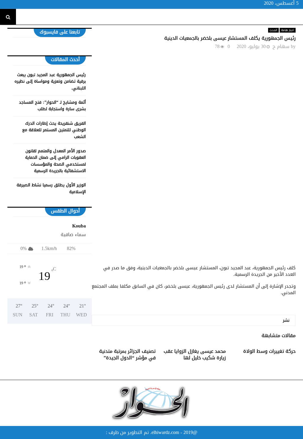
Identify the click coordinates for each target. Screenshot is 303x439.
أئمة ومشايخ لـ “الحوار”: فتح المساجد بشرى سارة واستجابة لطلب (52, 105)
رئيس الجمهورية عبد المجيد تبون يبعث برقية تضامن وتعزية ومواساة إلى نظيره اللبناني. (50, 81)
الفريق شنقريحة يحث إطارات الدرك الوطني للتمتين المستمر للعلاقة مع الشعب (54, 130)
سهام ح (281, 46)
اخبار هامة (287, 30)
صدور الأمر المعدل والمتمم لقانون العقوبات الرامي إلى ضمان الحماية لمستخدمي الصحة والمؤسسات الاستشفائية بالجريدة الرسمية (55, 161)
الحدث (273, 30)
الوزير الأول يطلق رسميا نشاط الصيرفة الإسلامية (51, 188)
